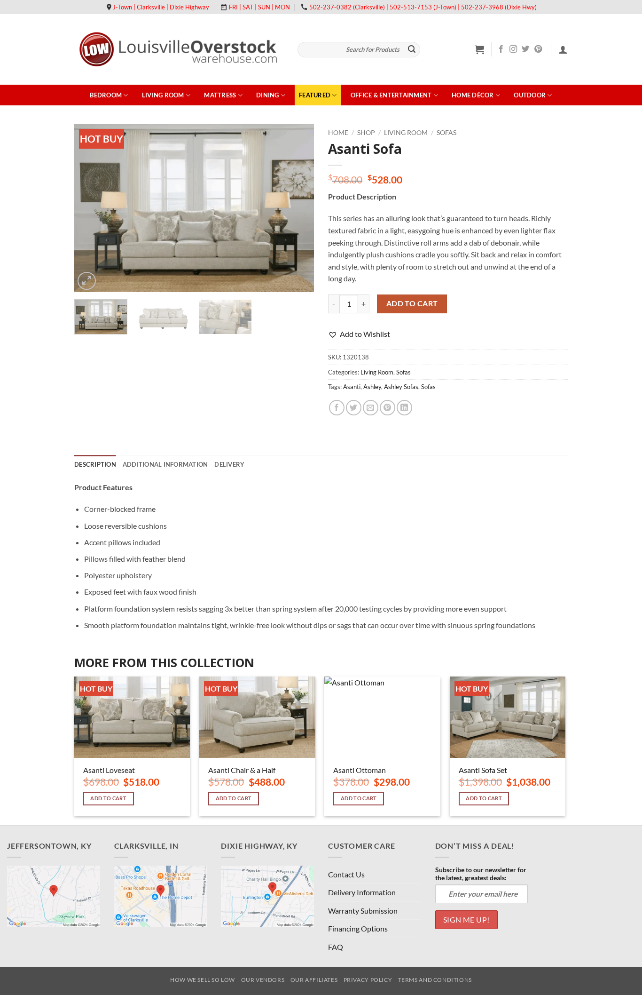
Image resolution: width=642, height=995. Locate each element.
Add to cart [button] (108, 798)
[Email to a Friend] (370, 407)
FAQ (335, 946)
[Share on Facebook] (336, 407)
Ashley (372, 386)
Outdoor (530, 95)
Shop (366, 132)
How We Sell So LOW (202, 979)
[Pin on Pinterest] (387, 407)
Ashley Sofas (401, 386)
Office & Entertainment (391, 95)
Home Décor (473, 95)
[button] (479, 49)
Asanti (351, 386)
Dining (267, 95)
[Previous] (90, 208)
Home (338, 132)
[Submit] (412, 50)
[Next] (297, 208)
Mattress (220, 95)
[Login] (563, 49)
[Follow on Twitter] (525, 49)
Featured (314, 95)
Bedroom (106, 95)
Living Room (163, 95)
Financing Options (358, 928)
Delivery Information (362, 892)
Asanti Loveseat (109, 769)
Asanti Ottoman (359, 769)
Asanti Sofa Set (483, 769)
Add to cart (412, 303)
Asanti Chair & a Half (241, 769)
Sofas (446, 132)
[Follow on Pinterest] (538, 49)
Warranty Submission (363, 910)
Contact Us (346, 874)
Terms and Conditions (435, 979)
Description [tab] (95, 464)
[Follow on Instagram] (513, 49)
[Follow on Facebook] (501, 49)
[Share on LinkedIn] (404, 407)
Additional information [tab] (165, 464)
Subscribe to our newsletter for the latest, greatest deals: (480, 874)
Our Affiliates (314, 979)
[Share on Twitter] (353, 407)
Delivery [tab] (229, 464)
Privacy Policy (368, 979)
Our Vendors (263, 979)
